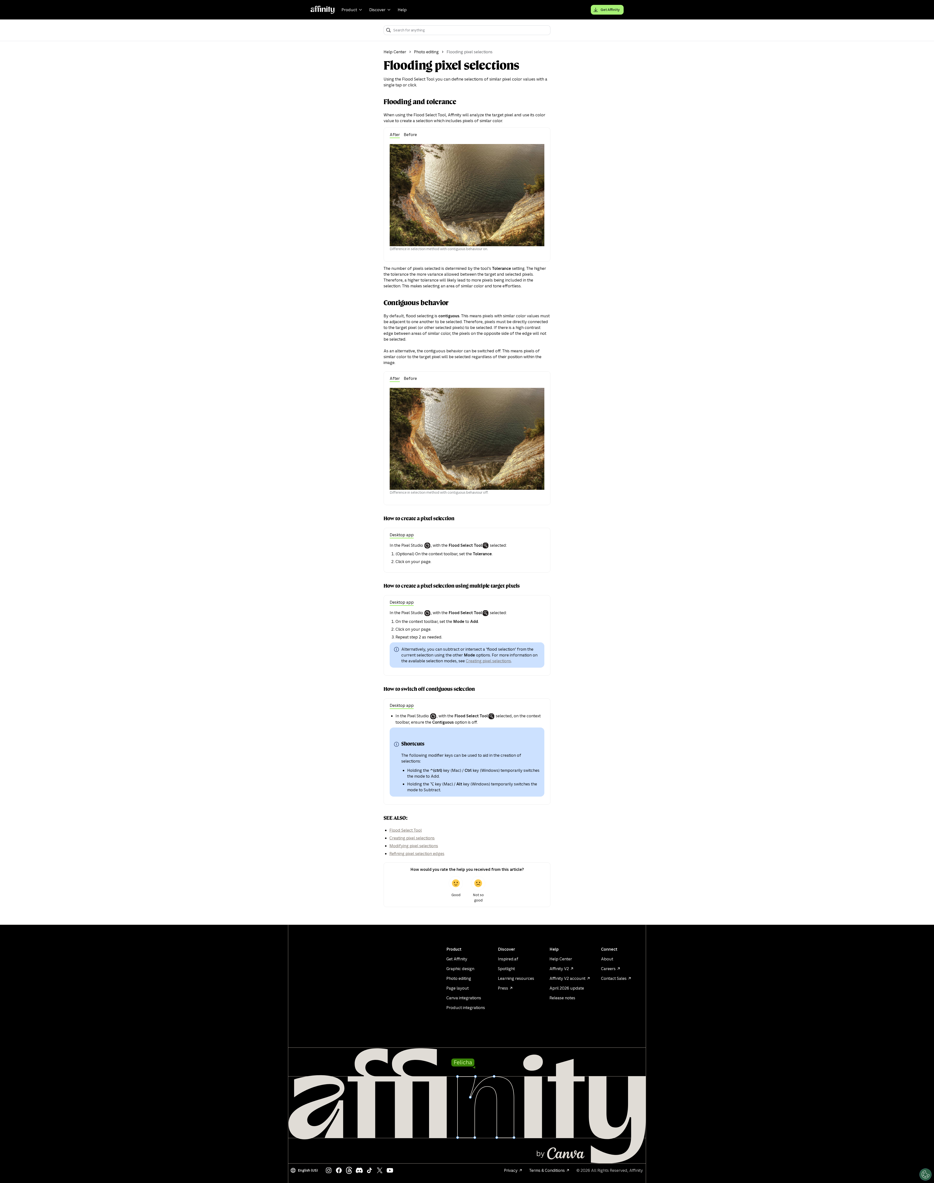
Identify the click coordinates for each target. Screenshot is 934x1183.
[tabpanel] (467, 197)
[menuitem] (352, 10)
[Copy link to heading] (380, 102)
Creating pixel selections (488, 661)
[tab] (395, 135)
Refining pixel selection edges (416, 853)
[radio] (456, 889)
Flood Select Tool (405, 830)
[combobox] (470, 30)
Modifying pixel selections (413, 845)
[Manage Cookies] (925, 1174)
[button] (305, 1170)
